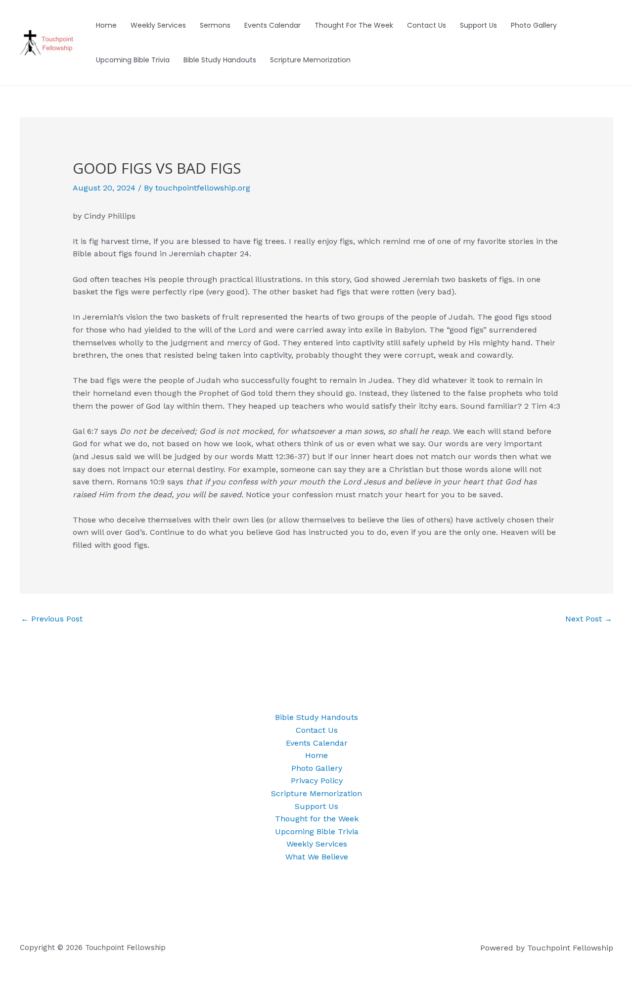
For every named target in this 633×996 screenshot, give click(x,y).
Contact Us (426, 25)
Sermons (215, 25)
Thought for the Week (354, 25)
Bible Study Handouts (219, 60)
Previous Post (52, 618)
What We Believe (316, 856)
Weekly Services (158, 25)
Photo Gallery (534, 25)
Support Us (478, 25)
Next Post (588, 618)
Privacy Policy (317, 780)
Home (106, 25)
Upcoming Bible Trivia (133, 60)
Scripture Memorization (310, 60)
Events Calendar (272, 25)
